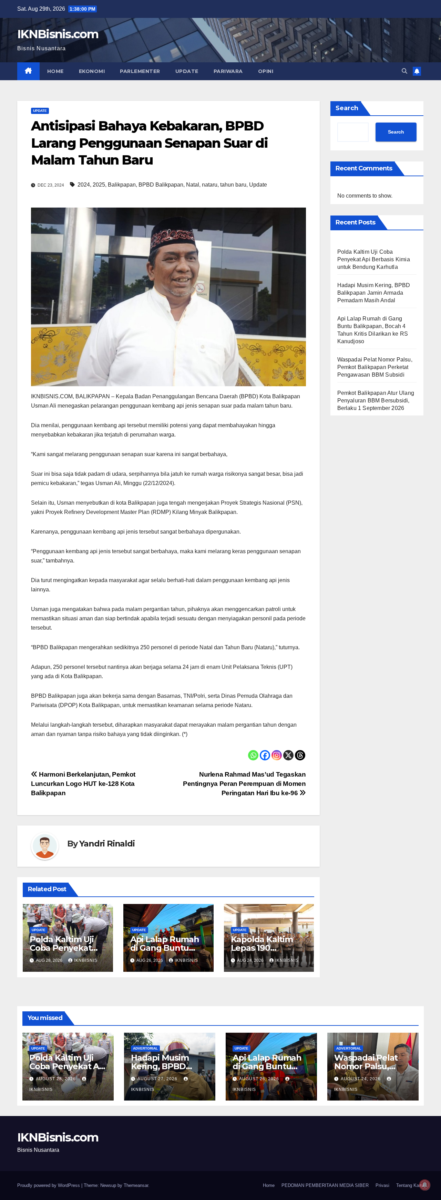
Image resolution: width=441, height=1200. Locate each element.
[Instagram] (276, 755)
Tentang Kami (410, 1185)
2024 (84, 185)
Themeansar (136, 1185)
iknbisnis (86, 960)
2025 (99, 185)
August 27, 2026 (158, 1078)
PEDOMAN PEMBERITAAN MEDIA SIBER (325, 1185)
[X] (288, 755)
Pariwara (228, 71)
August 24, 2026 (361, 1078)
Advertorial (145, 1048)
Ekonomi (92, 71)
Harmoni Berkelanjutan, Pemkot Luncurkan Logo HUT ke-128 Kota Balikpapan (83, 784)
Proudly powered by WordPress (49, 1185)
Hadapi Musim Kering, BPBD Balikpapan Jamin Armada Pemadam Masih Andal (373, 293)
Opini (266, 71)
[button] (404, 71)
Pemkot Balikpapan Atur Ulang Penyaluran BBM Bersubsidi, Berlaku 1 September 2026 (375, 400)
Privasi (382, 1185)
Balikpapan (122, 185)
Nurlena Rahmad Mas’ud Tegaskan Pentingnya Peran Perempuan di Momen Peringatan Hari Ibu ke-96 (244, 784)
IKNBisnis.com (57, 34)
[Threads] (300, 755)
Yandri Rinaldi (106, 844)
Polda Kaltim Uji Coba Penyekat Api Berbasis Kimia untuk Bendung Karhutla (373, 259)
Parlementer (140, 71)
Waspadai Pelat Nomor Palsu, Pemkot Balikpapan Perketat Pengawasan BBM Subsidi (374, 367)
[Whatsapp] (253, 755)
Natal (192, 185)
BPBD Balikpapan (161, 185)
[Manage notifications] (424, 1184)
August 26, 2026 (259, 1078)
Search (347, 108)
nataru (209, 185)
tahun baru (233, 185)
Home (55, 71)
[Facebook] (265, 755)
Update (186, 71)
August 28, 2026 (56, 1078)
